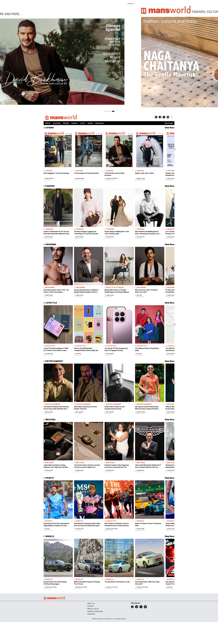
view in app (169, 123)
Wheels (90, 123)
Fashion (47, 123)
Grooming (56, 123)
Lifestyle (66, 123)
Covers (82, 123)
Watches (74, 123)
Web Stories (99, 123)
